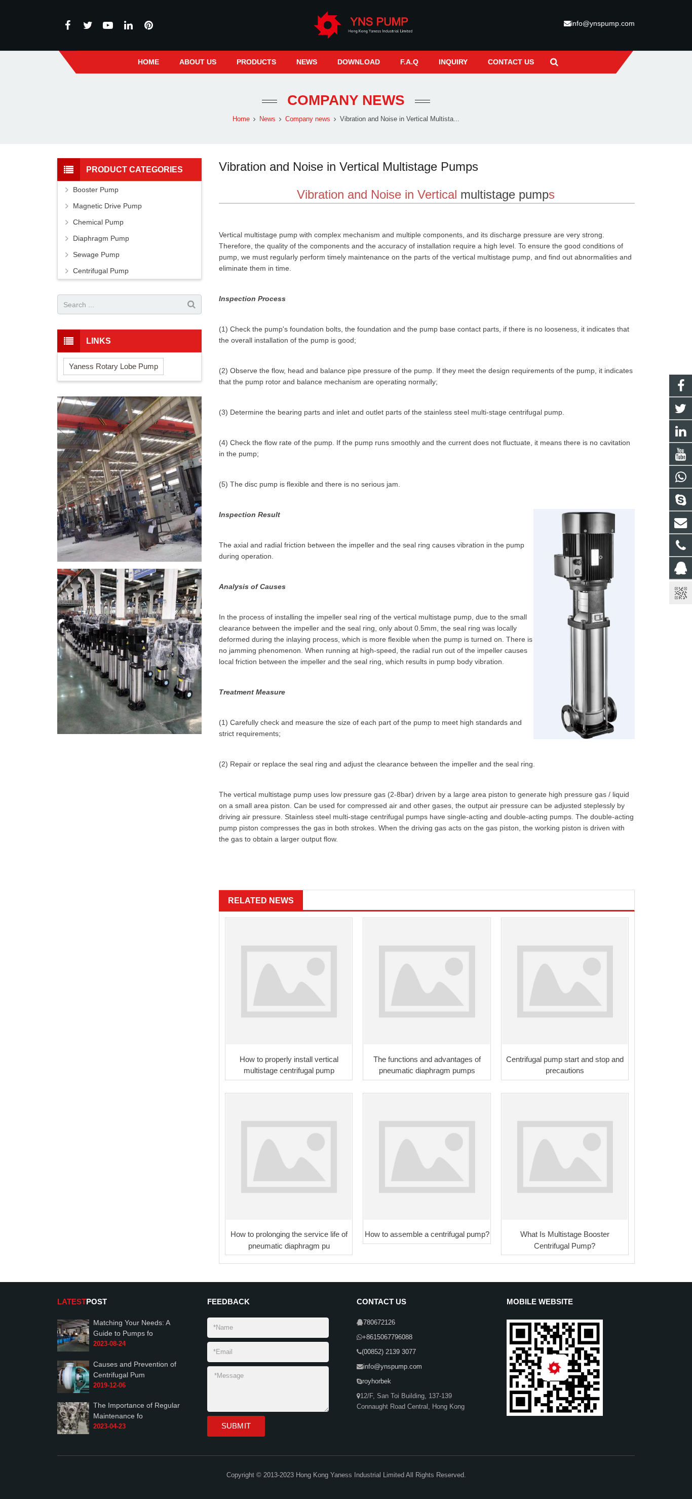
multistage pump (504, 194)
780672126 (379, 1322)
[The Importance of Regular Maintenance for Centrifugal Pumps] (73, 1432)
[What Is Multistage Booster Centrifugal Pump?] (565, 1157)
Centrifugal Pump (101, 271)
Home (241, 119)
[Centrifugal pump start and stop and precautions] (565, 981)
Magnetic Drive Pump (107, 206)
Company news (346, 100)
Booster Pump (96, 190)
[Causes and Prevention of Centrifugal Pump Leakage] (73, 1391)
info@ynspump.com (603, 23)
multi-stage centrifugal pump (516, 412)
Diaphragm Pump (101, 238)
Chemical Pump (98, 222)
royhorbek (376, 1381)
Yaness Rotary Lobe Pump (113, 366)
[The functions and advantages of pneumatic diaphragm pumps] (426, 981)
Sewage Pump (96, 254)
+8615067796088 (387, 1337)
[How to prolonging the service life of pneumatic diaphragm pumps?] (289, 1157)
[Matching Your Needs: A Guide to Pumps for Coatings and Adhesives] (73, 1349)
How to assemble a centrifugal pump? (427, 1234)
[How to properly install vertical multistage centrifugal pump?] (289, 981)
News (267, 119)
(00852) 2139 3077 (389, 1352)
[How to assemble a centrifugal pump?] (426, 1157)
